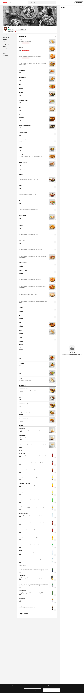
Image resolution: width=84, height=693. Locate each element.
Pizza (13, 29)
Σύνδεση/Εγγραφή (78, 2)
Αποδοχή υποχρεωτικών (62, 686)
